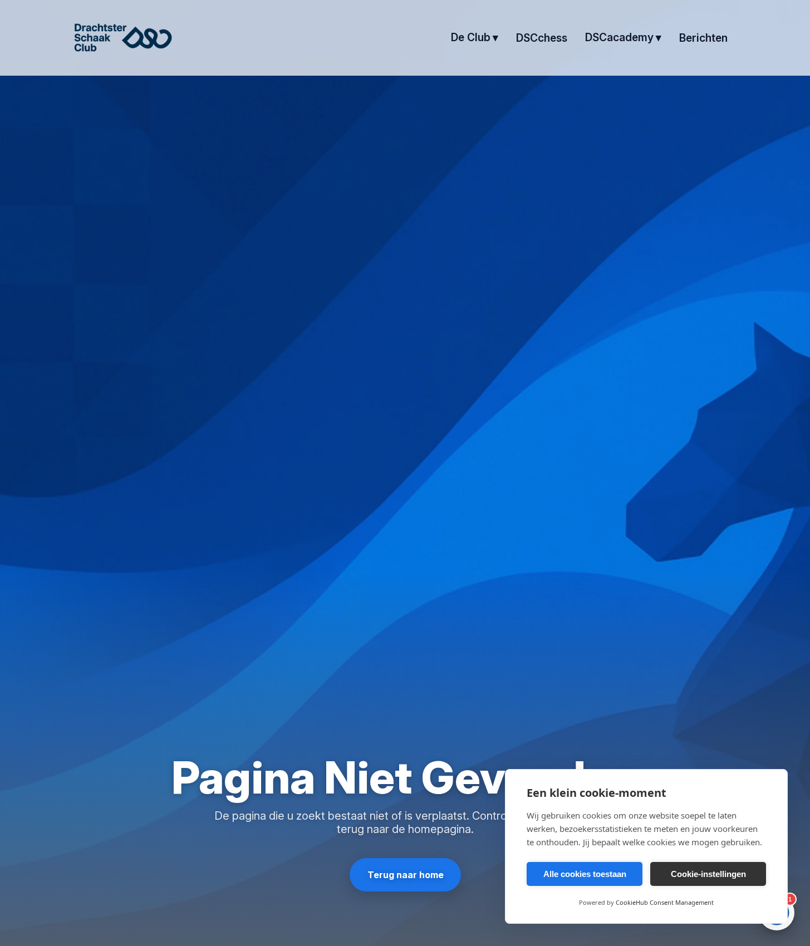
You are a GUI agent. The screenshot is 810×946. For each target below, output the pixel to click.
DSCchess (541, 38)
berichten (703, 38)
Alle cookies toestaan (584, 874)
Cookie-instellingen (708, 874)
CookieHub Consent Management (665, 902)
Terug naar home (405, 874)
